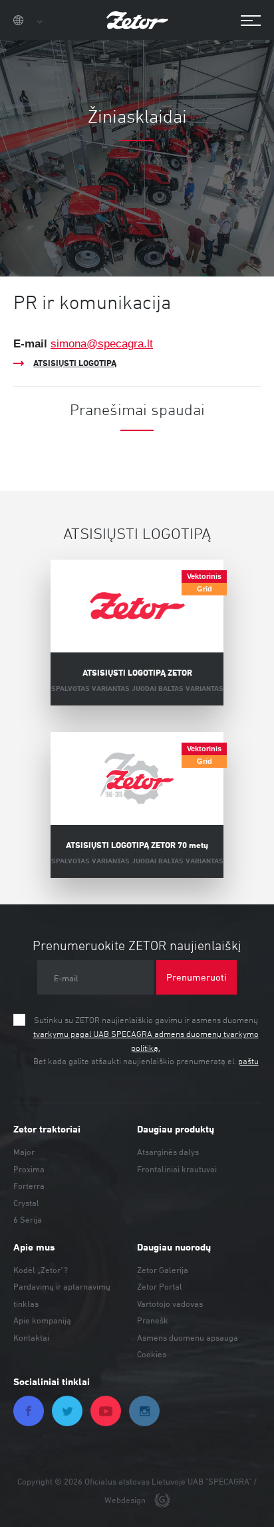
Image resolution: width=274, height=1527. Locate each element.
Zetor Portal (159, 1286)
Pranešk (152, 1320)
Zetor (137, 20)
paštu (248, 1061)
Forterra (29, 1185)
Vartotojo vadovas (170, 1303)
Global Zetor (28, 21)
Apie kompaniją (42, 1320)
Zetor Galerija (162, 1269)
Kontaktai (31, 1337)
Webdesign (126, 1500)
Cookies (151, 1354)
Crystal (26, 1202)
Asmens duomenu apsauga (187, 1337)
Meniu (244, 21)
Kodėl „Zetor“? (40, 1269)
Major (24, 1151)
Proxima (29, 1169)
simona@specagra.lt (102, 343)
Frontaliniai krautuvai (177, 1169)
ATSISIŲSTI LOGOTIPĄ (74, 362)
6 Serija (27, 1219)
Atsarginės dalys (168, 1151)
